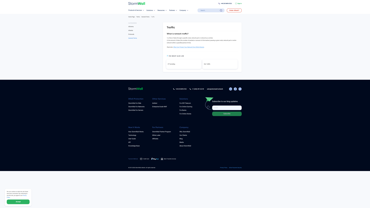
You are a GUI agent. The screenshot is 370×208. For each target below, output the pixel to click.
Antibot (154, 103)
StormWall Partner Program (161, 132)
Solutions (149, 10)
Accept (18, 202)
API (129, 142)
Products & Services (135, 10)
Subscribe (226, 114)
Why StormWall (185, 132)
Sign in (239, 3)
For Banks (183, 110)
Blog (181, 139)
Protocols (131, 34)
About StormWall (185, 146)
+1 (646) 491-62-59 (198, 89)
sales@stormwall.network (215, 89)
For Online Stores (185, 114)
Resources (161, 10)
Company (183, 10)
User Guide (132, 139)
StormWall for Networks (136, 107)
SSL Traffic (207, 64)
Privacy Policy (223, 167)
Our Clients (183, 135)
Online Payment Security (235, 167)
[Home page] (136, 3)
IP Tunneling (171, 64)
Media (182, 142)
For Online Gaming (186, 107)
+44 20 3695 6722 (226, 3)
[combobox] (210, 10)
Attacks (130, 30)
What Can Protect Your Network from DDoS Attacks (188, 47)
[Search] (221, 10)
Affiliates (155, 139)
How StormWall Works (136, 132)
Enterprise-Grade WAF (159, 107)
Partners (172, 10)
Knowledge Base (134, 146)
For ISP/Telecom (185, 103)
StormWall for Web (134, 103)
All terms (131, 26)
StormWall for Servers (135, 110)
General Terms (132, 38)
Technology (132, 135)
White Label (156, 135)
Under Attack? (234, 10)
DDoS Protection (135, 99)
